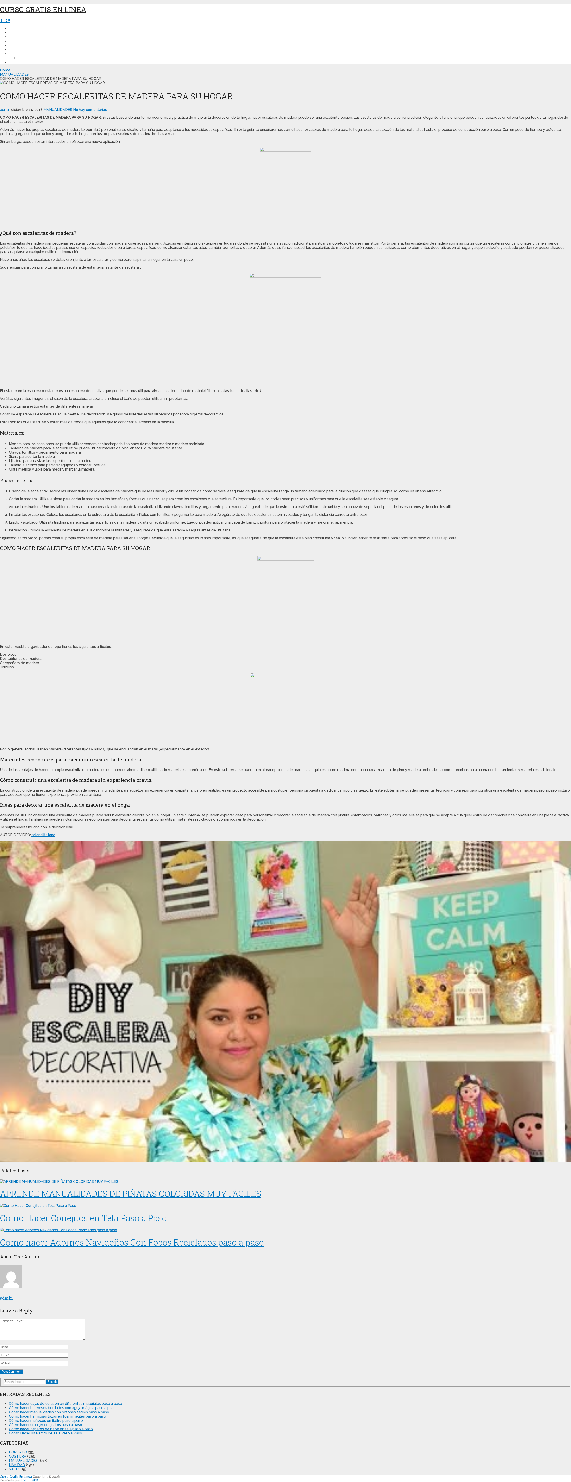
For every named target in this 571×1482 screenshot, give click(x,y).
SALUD (15, 45)
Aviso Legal (20, 62)
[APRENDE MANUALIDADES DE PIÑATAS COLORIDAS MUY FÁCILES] (285, 1181)
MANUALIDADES (23, 37)
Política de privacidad (31, 54)
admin (5, 110)
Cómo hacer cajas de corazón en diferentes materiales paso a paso (65, 1403)
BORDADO (18, 50)
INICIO (14, 28)
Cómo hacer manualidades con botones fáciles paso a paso (59, 1412)
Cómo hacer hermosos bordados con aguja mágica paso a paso (62, 1408)
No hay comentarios (90, 110)
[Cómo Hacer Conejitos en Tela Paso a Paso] (285, 1206)
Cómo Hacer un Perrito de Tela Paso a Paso (45, 1433)
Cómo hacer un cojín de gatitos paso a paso (45, 1425)
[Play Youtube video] (285, 1001)
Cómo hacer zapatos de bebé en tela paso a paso (51, 1429)
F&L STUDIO (30, 1480)
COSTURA (18, 33)
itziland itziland (43, 835)
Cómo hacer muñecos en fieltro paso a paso (46, 1420)
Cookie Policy (32, 58)
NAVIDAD (17, 41)
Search (52, 1381)
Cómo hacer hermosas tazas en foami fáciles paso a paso (57, 1416)
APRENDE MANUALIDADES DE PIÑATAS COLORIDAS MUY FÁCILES (130, 1193)
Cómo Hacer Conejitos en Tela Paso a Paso (83, 1217)
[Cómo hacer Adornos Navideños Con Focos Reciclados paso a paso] (285, 1230)
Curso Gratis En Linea (43, 9)
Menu (5, 21)
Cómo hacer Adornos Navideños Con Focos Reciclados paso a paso (132, 1242)
